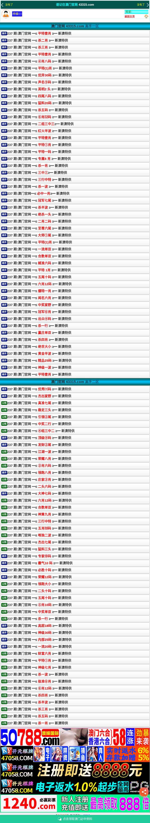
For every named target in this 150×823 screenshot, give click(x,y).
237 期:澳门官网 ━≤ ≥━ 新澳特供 (39, 33)
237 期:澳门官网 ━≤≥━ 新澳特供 (40, 124)
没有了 (9, 4)
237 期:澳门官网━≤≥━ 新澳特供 (38, 193)
